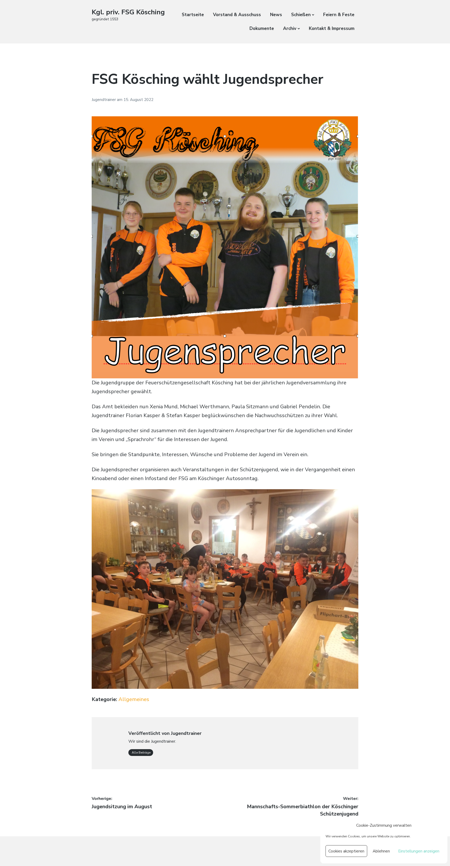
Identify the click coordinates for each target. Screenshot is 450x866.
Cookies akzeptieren (346, 851)
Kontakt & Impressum (331, 28)
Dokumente (261, 28)
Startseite (193, 15)
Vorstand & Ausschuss (237, 15)
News (276, 15)
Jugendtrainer (104, 99)
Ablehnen (381, 851)
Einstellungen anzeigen (418, 851)
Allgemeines (133, 699)
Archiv (289, 28)
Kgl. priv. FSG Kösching (128, 12)
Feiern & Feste (338, 15)
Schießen (301, 15)
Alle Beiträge (141, 752)
